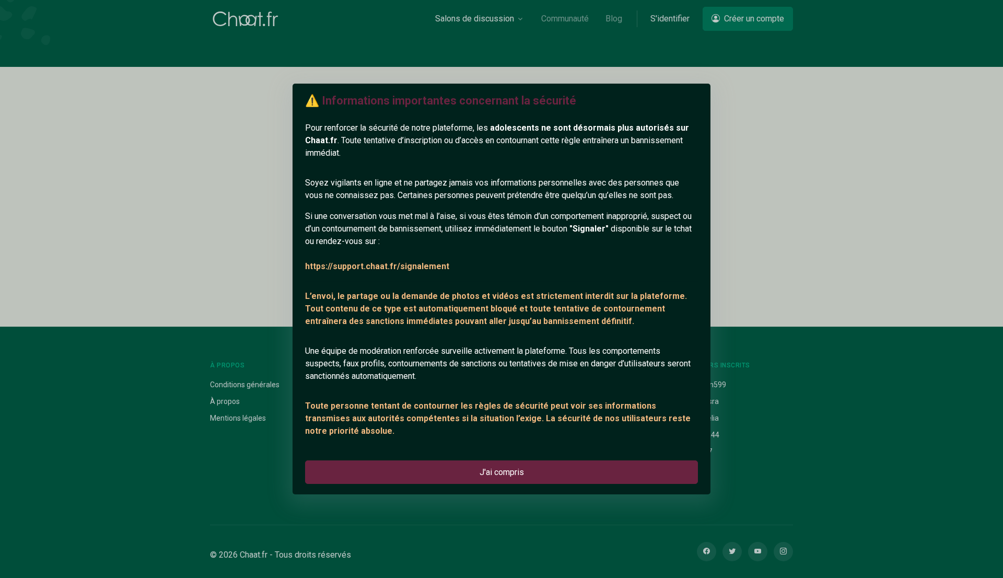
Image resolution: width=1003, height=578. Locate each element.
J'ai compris (502, 472)
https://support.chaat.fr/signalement (377, 266)
